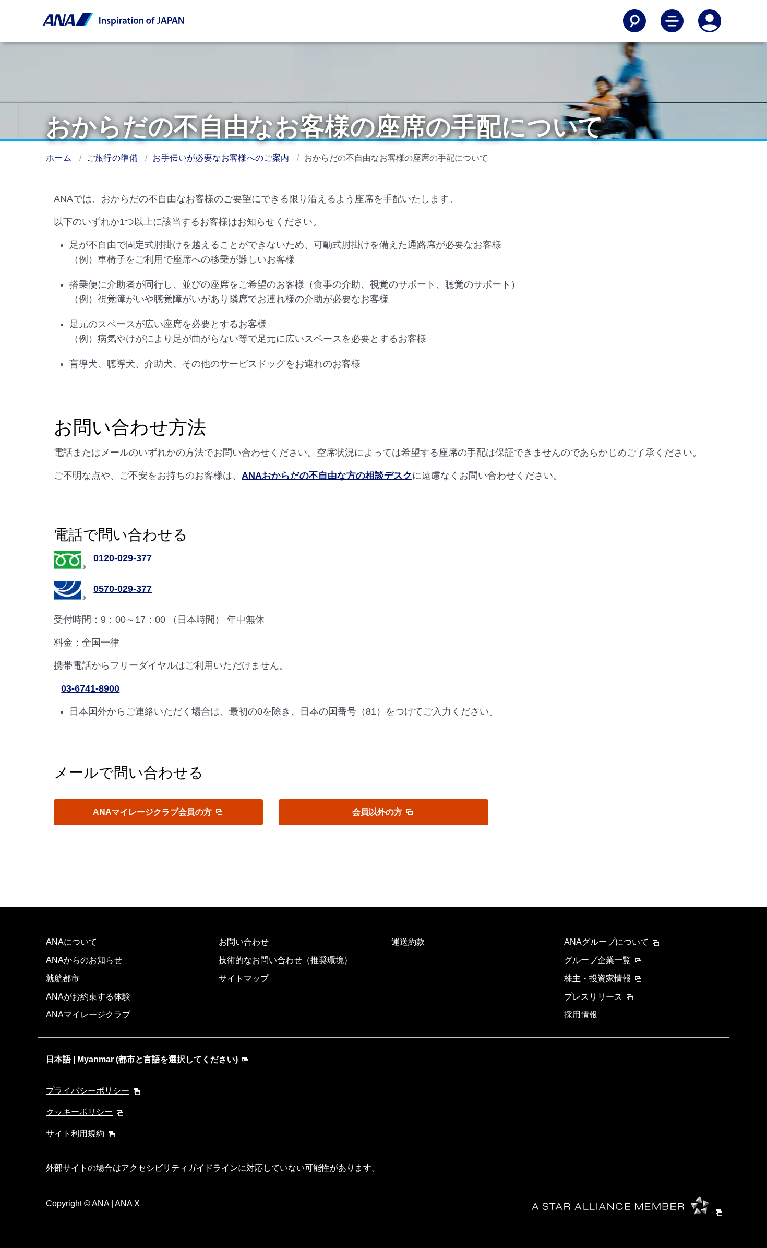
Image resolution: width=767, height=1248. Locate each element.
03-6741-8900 (90, 688)
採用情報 (580, 1014)
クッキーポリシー (79, 1112)
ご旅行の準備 (113, 157)
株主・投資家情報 (597, 978)
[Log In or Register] (709, 20)
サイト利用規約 (75, 1133)
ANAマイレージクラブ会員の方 (153, 811)
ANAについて (71, 941)
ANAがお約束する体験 (88, 996)
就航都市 (62, 978)
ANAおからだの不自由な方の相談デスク (327, 475)
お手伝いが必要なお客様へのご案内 (222, 157)
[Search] (634, 20)
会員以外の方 (378, 811)
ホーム (60, 157)
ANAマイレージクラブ (88, 1014)
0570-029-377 (122, 589)
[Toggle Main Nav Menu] (672, 20)
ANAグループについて (606, 941)
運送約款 (408, 941)
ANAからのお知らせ (84, 960)
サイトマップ (244, 978)
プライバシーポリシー (87, 1090)
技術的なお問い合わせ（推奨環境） (285, 960)
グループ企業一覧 (597, 960)
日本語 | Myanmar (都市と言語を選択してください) (142, 1059)
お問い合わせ (244, 941)
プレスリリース (593, 996)
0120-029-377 (122, 558)
